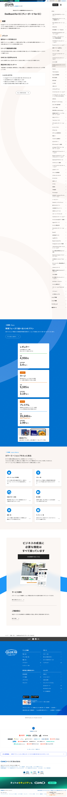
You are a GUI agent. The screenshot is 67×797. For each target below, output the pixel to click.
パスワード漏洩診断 (22, 766)
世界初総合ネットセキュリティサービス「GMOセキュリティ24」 (9, 766)
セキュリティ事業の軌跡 (47, 767)
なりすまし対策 (40, 768)
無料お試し (55, 4)
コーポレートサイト (31, 749)
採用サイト (38, 749)
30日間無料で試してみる (33, 557)
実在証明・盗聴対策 (3, 768)
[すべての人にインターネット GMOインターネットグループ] (58, 1)
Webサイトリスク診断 (29, 766)
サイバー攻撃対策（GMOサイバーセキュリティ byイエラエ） (16, 768)
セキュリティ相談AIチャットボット (38, 766)
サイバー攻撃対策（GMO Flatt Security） (31, 768)
